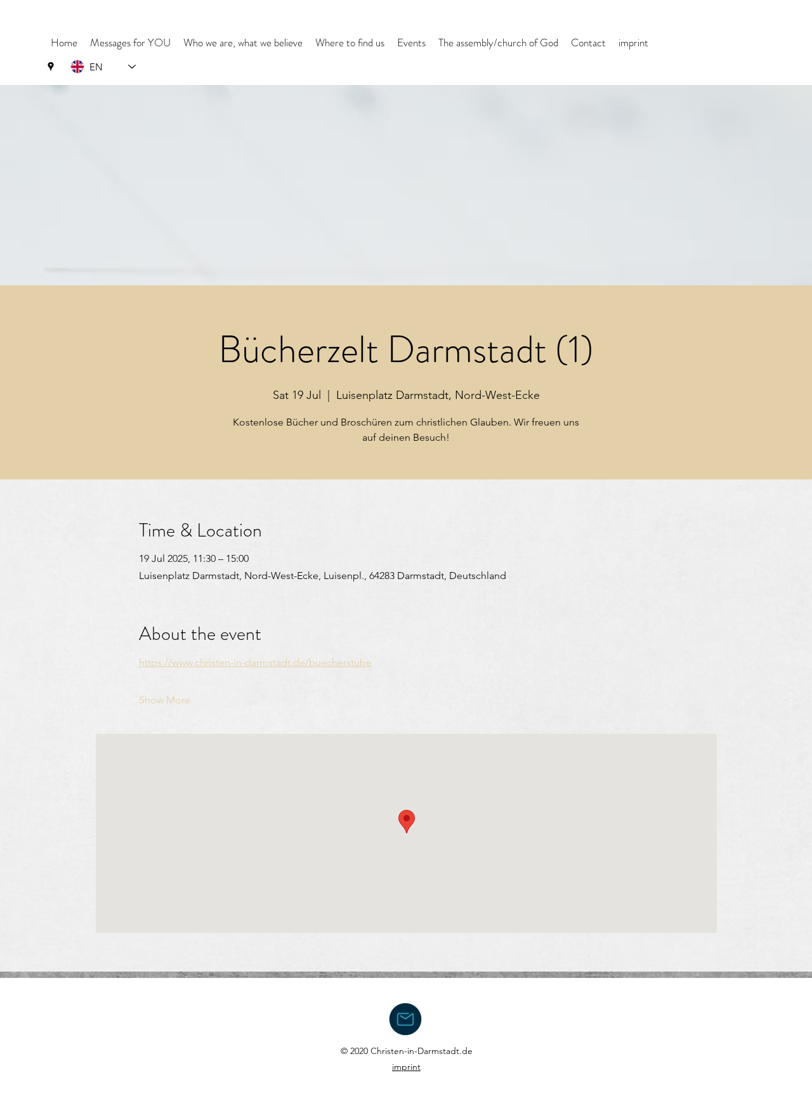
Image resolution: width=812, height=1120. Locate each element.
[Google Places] (50, 66)
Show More (164, 700)
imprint (406, 1066)
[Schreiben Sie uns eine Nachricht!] (405, 1019)
